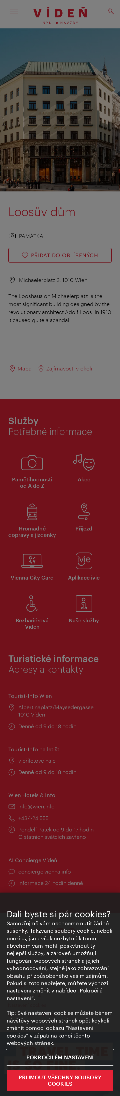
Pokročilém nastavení (60, 1057)
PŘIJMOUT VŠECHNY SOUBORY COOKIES (60, 1080)
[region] (60, 994)
